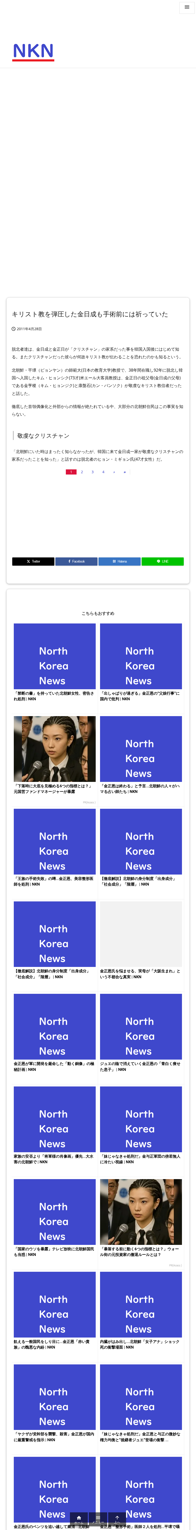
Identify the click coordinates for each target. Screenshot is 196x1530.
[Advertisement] (98, 109)
